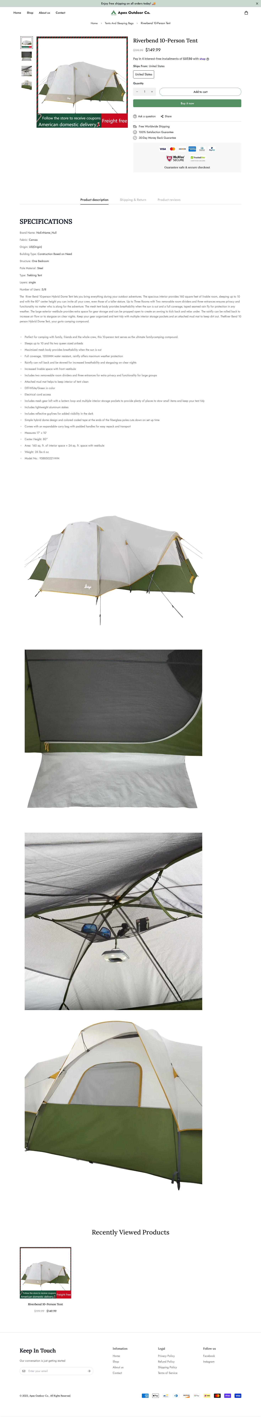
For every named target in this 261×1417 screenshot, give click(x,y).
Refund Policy (166, 1362)
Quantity (138, 83)
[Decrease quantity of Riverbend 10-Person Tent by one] (137, 92)
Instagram (208, 1362)
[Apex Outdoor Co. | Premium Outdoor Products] (130, 12)
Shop (30, 13)
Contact (60, 13)
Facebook (209, 1356)
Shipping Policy (167, 1367)
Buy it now (187, 103)
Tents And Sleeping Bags (119, 23)
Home (17, 13)
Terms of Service (167, 1373)
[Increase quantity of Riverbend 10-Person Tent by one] (152, 92)
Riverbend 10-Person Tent (45, 1304)
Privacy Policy (166, 1356)
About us (44, 13)
